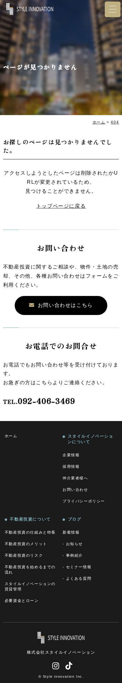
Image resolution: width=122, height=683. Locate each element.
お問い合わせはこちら (65, 305)
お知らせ (74, 544)
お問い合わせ (75, 489)
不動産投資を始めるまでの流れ (30, 569)
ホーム (11, 436)
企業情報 (71, 455)
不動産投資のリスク (24, 555)
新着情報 (71, 532)
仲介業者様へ (75, 478)
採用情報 (71, 466)
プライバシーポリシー (84, 501)
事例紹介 (74, 555)
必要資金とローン (22, 600)
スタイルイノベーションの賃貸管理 (30, 586)
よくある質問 (79, 578)
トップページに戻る (61, 206)
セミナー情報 (79, 567)
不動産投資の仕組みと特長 (30, 532)
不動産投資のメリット (26, 544)
